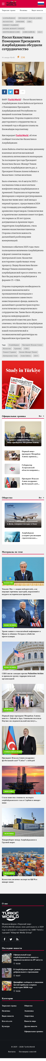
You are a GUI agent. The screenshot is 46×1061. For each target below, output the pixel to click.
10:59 (18, 964)
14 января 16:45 (8, 57)
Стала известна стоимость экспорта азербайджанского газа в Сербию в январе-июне (21, 800)
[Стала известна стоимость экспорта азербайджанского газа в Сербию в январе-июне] (23, 780)
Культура (6, 1026)
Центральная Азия (11, 32)
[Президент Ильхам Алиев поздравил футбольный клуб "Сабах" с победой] (12, 482)
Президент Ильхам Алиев (30, 18)
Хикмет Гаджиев (10, 25)
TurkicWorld (14, 99)
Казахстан (8, 21)
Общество (28, 1006)
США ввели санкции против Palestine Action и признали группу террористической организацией (22, 676)
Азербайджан (9, 18)
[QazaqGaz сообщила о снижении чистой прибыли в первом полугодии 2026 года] (7, 986)
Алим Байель (28, 32)
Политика (8, 710)
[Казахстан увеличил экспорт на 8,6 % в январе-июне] (23, 862)
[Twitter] (10, 939)
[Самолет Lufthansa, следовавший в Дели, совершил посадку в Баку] (23, 515)
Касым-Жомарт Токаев (13, 28)
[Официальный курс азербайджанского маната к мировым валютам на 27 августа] (7, 958)
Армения (20, 21)
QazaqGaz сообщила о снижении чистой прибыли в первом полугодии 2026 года (28, 985)
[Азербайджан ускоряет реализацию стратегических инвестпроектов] (12, 537)
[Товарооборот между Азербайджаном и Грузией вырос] (23, 822)
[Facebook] (4, 939)
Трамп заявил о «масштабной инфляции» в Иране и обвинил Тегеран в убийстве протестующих (21, 634)
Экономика (9, 834)
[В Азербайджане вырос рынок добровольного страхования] (7, 973)
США (29, 21)
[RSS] (17, 939)
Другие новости (30, 1026)
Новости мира (10, 625)
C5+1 (40, 32)
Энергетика (9, 791)
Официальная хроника (13, 752)
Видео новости (8, 1016)
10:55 (18, 991)
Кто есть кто (7, 1021)
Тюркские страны (9, 1006)
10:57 (18, 976)
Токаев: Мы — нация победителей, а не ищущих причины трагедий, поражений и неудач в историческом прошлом (20, 591)
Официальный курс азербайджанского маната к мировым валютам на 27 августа (28, 957)
